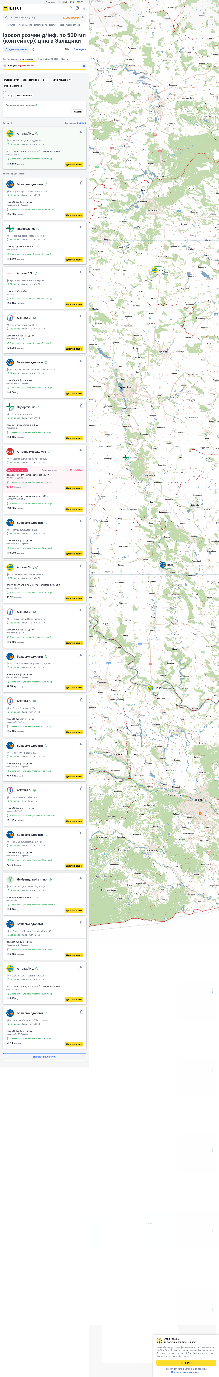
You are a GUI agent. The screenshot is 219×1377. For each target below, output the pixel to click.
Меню (5, 8)
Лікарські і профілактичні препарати (37, 25)
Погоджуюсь (186, 1363)
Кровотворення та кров (71, 25)
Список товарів (77, 7)
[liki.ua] (15, 8)
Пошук (6, 17)
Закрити (216, 1337)
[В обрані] (81, 132)
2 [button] (200, 813)
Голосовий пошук (82, 17)
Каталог (11, 25)
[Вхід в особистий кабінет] (70, 7)
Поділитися (33, 49)
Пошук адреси (5, 65)
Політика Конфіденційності (186, 1372)
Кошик (83, 7)
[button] (166, 569)
